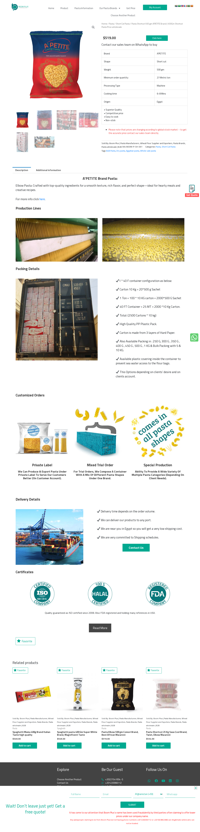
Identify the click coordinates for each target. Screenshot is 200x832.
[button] (93, 27)
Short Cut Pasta (123, 23)
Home (51, 8)
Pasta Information (84, 8)
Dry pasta (120, 150)
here (42, 199)
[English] (182, 6)
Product (64, 8)
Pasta (111, 23)
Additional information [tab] (48, 170)
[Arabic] (179, 6)
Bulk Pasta (110, 150)
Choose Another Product (123, 15)
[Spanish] (191, 6)
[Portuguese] (188, 6)
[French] (185, 6)
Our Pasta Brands (108, 8)
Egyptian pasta (132, 150)
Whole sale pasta (148, 150)
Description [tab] (21, 170)
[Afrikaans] (176, 6)
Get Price (130, 8)
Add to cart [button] (25, 745)
